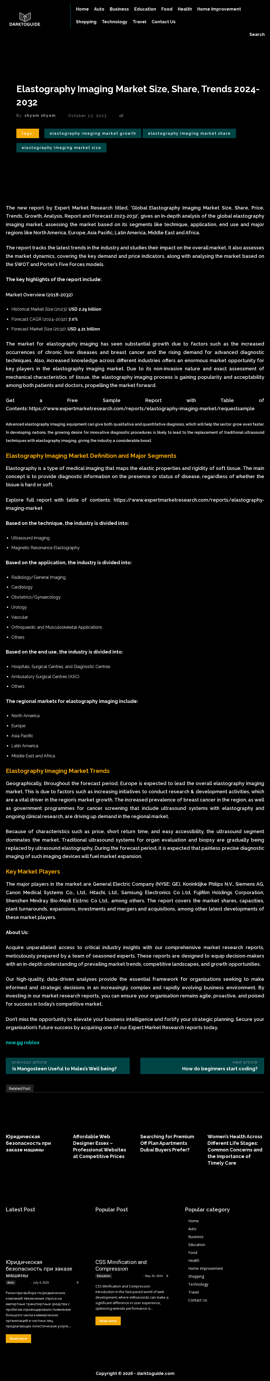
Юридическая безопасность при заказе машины (28, 1143)
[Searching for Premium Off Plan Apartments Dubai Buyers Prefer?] (168, 1113)
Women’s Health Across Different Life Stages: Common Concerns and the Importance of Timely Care (235, 1150)
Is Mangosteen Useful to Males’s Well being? (64, 1068)
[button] (257, 34)
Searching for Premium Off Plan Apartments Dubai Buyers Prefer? (167, 1143)
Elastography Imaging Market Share (189, 133)
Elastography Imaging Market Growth (93, 133)
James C (24, 1282)
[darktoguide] (32, 20)
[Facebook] (21, 164)
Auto (10, 1282)
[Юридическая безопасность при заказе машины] (34, 1113)
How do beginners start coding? (220, 1068)
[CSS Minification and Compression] (132, 1237)
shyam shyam (40, 115)
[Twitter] (33, 164)
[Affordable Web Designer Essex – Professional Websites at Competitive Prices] (101, 1113)
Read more (18, 1339)
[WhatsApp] (58, 164)
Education (103, 1276)
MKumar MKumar (127, 1276)
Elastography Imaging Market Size (61, 148)
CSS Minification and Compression (121, 1265)
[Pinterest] (46, 164)
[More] (70, 164)
